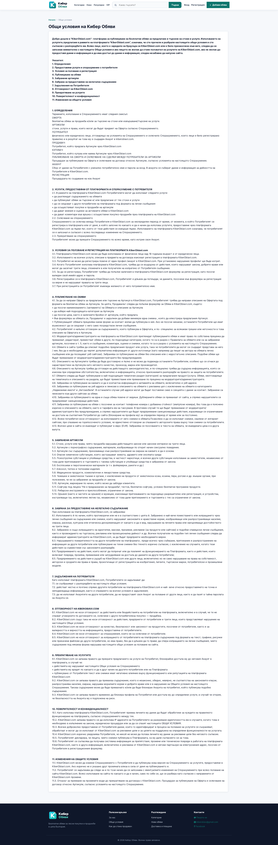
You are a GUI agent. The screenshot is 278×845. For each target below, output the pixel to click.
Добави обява (218, 5)
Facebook (200, 826)
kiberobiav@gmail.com (207, 822)
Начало (52, 20)
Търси (175, 4)
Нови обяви (157, 822)
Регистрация (198, 5)
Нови (89, 5)
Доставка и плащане (161, 826)
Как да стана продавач (120, 826)
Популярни (99, 5)
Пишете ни (201, 817)
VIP (108, 5)
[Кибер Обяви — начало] (60, 5)
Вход (186, 5)
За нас (112, 817)
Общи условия (116, 822)
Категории (79, 5)
